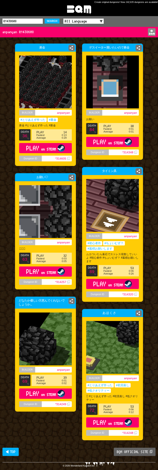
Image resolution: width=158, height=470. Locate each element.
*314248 (127, 432)
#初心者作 (94, 243)
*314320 (127, 294)
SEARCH (52, 21)
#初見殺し (122, 385)
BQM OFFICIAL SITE (132, 452)
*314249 (60, 404)
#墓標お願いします (100, 248)
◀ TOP (11, 452)
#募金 (52, 119)
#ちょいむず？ (114, 243)
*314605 (60, 158)
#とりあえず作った (33, 119)
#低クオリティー (98, 390)
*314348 (127, 152)
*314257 (60, 282)
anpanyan (63, 112)
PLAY (41, 148)
